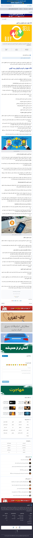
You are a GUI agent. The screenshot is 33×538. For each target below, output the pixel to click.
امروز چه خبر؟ (13, 518)
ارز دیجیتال (20, 8)
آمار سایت (30, 518)
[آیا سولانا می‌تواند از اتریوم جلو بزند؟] (9, 402)
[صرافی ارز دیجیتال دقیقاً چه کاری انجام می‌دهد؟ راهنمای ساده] (24, 402)
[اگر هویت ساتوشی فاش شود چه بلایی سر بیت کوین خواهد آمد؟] (24, 408)
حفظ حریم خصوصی (20, 515)
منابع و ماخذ (21, 520)
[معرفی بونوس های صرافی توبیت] (9, 408)
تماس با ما (30, 515)
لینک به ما (30, 520)
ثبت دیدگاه (5, 355)
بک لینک (6, 518)
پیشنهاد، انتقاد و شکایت (20, 518)
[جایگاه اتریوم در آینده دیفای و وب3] (24, 413)
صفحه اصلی (13, 515)
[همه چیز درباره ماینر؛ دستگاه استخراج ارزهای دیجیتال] (9, 413)
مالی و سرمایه (25, 8)
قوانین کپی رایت (29, 523)
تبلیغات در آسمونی (5, 515)
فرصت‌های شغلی (29, 521)
